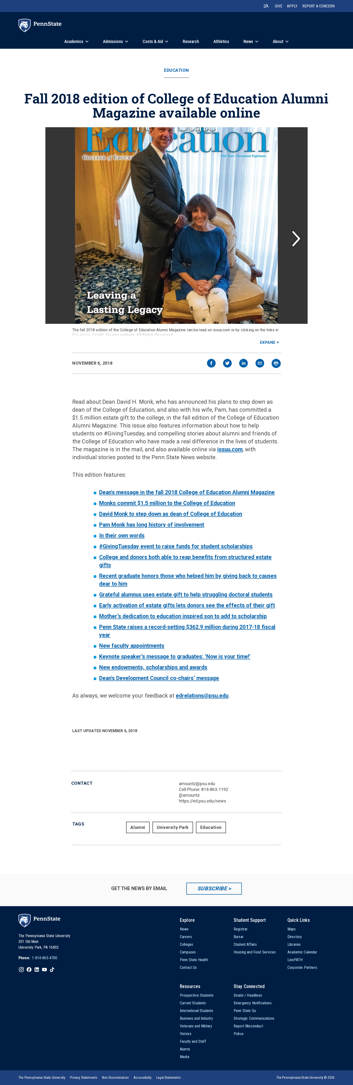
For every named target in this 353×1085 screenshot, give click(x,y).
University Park (173, 827)
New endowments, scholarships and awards (153, 667)
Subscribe (212, 889)
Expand (268, 342)
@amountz (189, 795)
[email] (260, 364)
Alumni (137, 827)
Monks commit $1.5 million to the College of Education (167, 503)
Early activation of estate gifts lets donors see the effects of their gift (187, 605)
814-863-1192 (214, 789)
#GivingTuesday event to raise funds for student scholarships (176, 546)
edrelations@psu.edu (202, 696)
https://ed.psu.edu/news (202, 800)
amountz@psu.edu (197, 783)
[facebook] (211, 364)
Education (176, 70)
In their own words (122, 535)
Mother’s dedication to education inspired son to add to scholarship (183, 616)
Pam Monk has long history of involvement (151, 525)
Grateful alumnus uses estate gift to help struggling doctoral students (186, 594)
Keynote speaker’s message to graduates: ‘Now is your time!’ (174, 656)
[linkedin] (243, 364)
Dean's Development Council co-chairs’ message (159, 678)
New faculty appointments (131, 646)
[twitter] (227, 364)
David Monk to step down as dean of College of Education (170, 514)
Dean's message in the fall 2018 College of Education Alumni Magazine (187, 492)
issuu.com (230, 449)
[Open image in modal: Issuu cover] (176, 225)
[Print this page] (276, 363)
